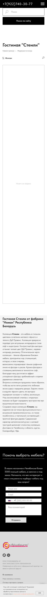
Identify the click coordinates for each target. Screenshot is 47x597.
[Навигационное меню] (42, 4)
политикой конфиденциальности (24, 594)
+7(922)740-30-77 (18, 4)
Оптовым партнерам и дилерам (13, 582)
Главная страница (8, 51)
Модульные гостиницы (24, 51)
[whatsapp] (4, 555)
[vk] (8, 555)
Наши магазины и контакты (11, 579)
